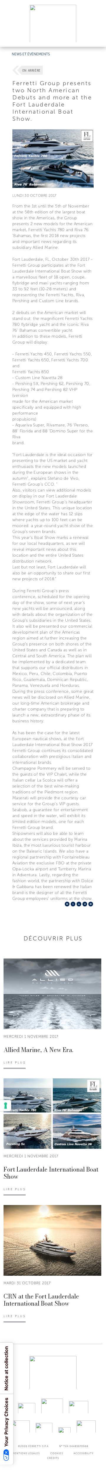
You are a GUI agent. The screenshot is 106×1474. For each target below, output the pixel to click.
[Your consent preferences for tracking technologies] (5, 1105)
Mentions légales (26, 1453)
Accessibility (84, 1453)
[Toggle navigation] (95, 36)
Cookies (56, 1453)
